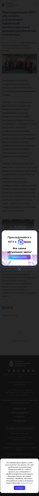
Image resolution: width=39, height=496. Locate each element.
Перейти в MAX (19, 257)
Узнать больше (26, 483)
